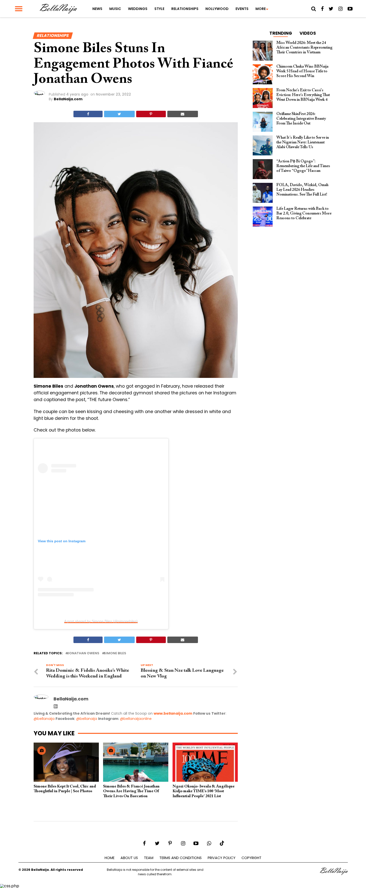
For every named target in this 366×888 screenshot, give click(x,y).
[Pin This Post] (151, 114)
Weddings (137, 8)
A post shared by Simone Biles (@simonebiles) (101, 621)
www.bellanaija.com (173, 713)
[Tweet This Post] (119, 114)
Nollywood (217, 8)
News (97, 8)
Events (242, 8)
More (260, 8)
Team (148, 857)
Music (115, 8)
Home (110, 857)
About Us (129, 857)
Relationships (184, 8)
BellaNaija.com (68, 99)
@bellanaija (44, 718)
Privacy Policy (222, 857)
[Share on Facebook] (88, 114)
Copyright (251, 857)
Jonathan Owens (83, 653)
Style (159, 8)
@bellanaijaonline (136, 718)
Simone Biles (115, 653)
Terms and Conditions (180, 857)
